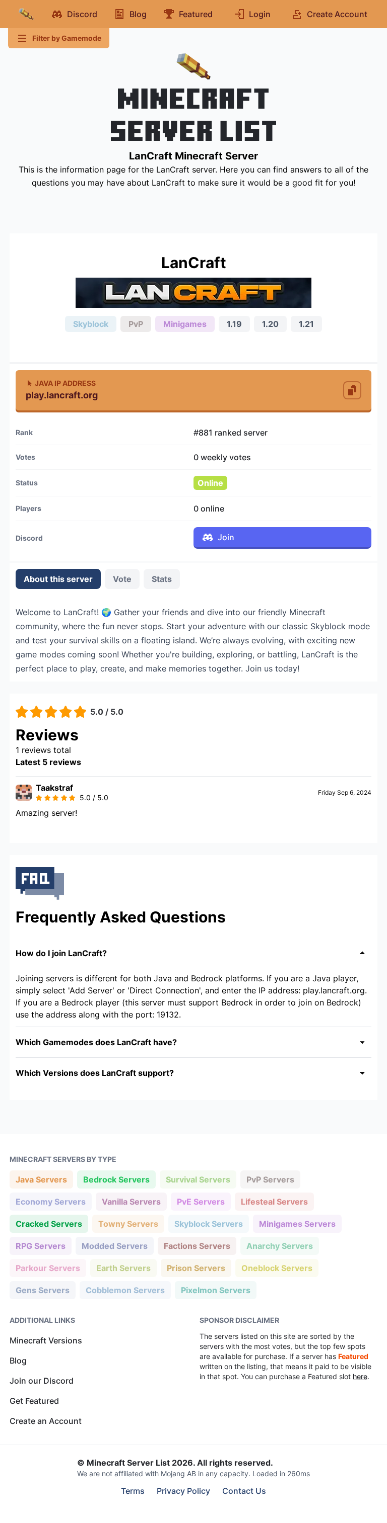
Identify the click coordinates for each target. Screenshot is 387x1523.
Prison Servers (195, 1267)
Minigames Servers (297, 1223)
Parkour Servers (47, 1267)
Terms (133, 1491)
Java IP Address (65, 383)
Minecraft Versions (46, 1340)
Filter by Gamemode (66, 38)
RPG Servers (40, 1245)
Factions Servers (196, 1245)
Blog (18, 1361)
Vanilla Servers (131, 1201)
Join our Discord (42, 1381)
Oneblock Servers (276, 1267)
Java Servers (41, 1179)
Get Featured (34, 1401)
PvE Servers (200, 1201)
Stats (162, 579)
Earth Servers (123, 1267)
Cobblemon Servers (125, 1290)
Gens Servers (42, 1290)
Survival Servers (197, 1179)
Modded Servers (114, 1245)
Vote (122, 579)
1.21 (306, 324)
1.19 (234, 324)
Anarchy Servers (279, 1245)
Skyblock (90, 324)
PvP (135, 324)
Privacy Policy (183, 1491)
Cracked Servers (48, 1223)
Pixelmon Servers (215, 1290)
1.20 (270, 324)
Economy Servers (50, 1201)
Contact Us (244, 1491)
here (360, 1376)
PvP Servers (270, 1179)
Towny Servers (128, 1223)
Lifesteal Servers (274, 1201)
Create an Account (46, 1421)
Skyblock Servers (208, 1223)
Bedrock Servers (116, 1179)
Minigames (185, 324)
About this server (58, 579)
